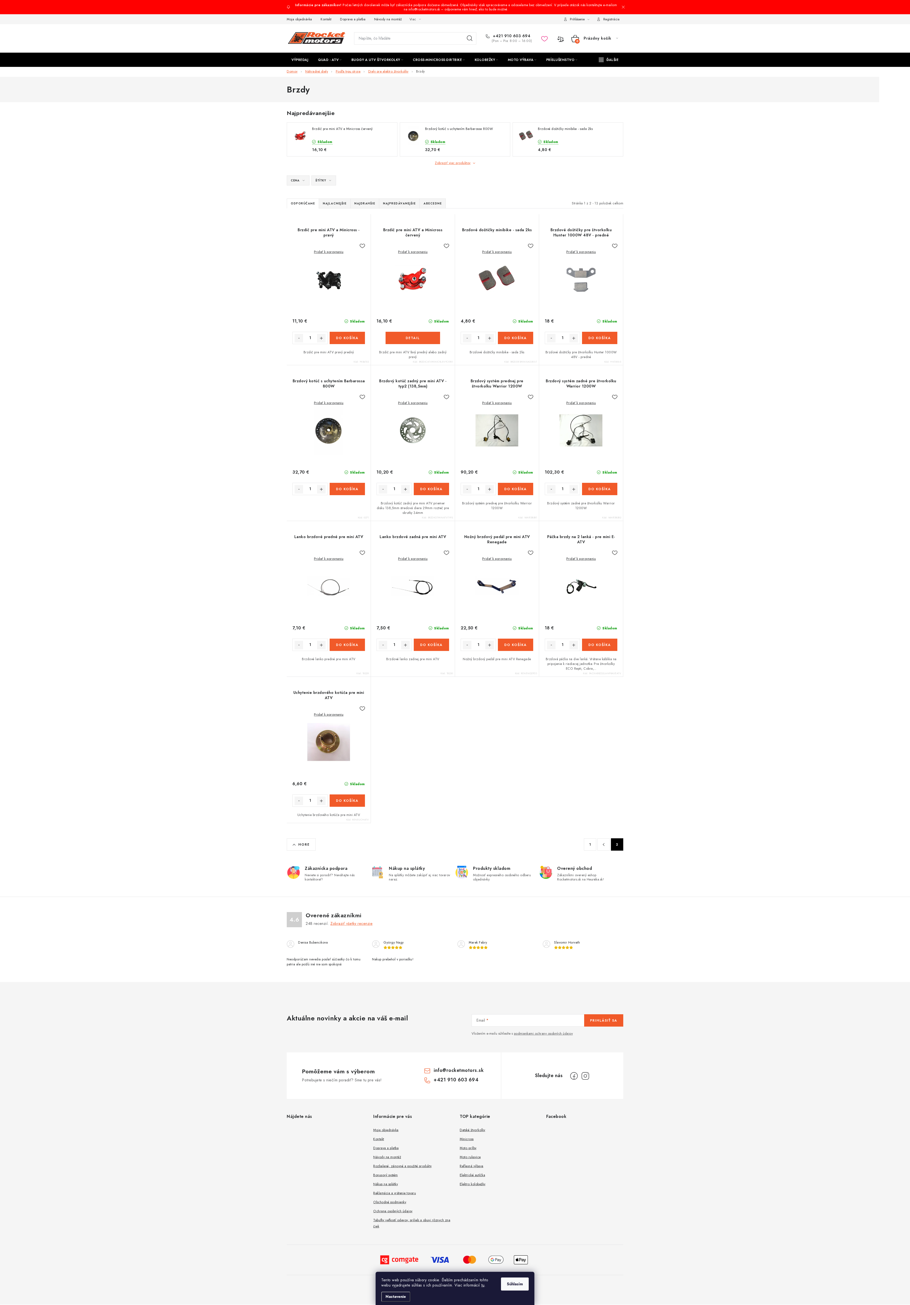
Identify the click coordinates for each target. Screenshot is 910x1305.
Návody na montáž (388, 19)
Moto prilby (468, 1148)
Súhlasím (515, 1284)
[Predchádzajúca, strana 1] (603, 844)
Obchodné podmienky (389, 1202)
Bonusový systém (385, 1175)
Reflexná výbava (471, 1166)
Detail (413, 338)
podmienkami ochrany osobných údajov (543, 1033)
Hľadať (469, 38)
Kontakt (326, 19)
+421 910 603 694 (511, 36)
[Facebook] (574, 1076)
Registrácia (611, 19)
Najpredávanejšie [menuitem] (399, 203)
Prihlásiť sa (603, 1020)
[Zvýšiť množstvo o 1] (321, 338)
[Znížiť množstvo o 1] (299, 338)
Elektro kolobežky (473, 1184)
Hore (304, 844)
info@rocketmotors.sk (459, 1070)
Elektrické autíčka (472, 1175)
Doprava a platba (352, 19)
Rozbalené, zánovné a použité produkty (402, 1166)
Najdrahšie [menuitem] (364, 203)
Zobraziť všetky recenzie (351, 923)
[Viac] (608, 60)
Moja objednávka (299, 19)
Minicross (467, 1139)
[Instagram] (585, 1076)
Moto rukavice (470, 1157)
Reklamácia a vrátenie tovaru (394, 1193)
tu (482, 1285)
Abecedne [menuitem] (432, 203)
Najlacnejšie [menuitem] (334, 203)
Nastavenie (396, 1296)
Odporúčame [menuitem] (303, 203)
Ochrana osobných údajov (393, 1211)
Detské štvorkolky (472, 1130)
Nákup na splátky (385, 1184)
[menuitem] (300, 60)
